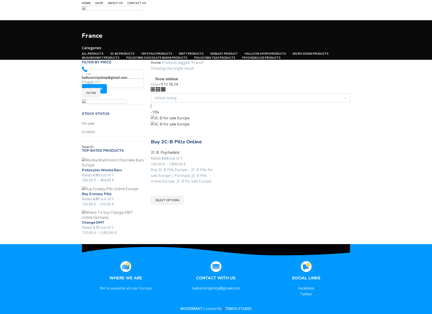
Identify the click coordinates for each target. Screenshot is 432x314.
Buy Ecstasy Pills (97, 194)
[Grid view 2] (153, 90)
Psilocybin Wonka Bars (102, 170)
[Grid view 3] (158, 90)
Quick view (156, 210)
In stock (88, 131)
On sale (88, 123)
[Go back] (87, 25)
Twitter (306, 294)
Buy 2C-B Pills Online (176, 141)
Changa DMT (93, 222)
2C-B (155, 152)
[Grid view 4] (163, 90)
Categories (91, 48)
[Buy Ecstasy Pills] (110, 188)
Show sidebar (166, 79)
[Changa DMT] (113, 214)
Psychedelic (170, 152)
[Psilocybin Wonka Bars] (113, 162)
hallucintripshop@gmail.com (216, 288)
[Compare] (156, 132)
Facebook (306, 288)
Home (156, 62)
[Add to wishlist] (156, 190)
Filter (91, 93)
